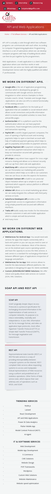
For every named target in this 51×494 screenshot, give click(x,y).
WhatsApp (11, 8)
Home (7, 34)
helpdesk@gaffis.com (31, 8)
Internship (23, 3)
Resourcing (38, 3)
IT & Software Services (19, 34)
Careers (9, 3)
